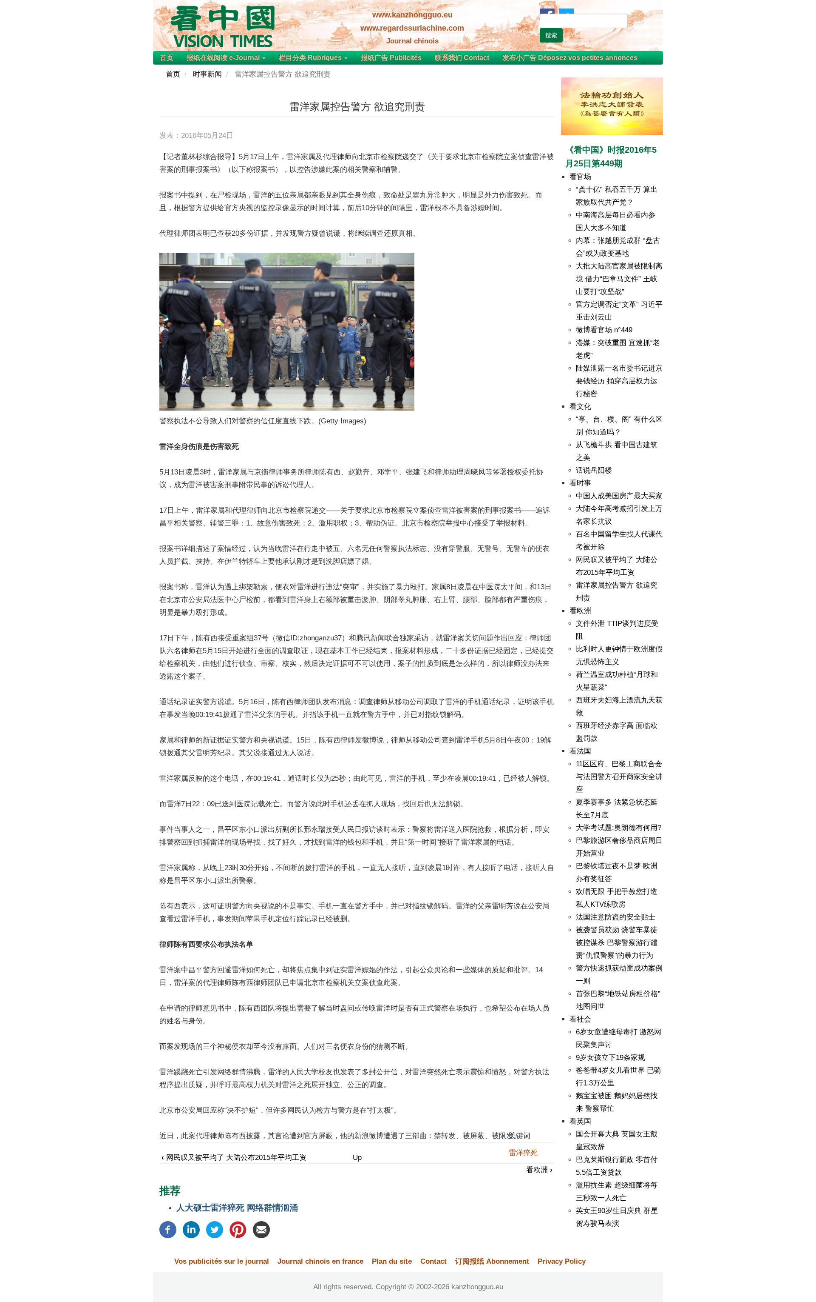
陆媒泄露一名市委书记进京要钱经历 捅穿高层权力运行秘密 (619, 381)
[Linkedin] (191, 1229)
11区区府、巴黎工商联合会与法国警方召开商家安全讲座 (619, 777)
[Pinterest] (238, 1229)
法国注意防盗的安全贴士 (615, 917)
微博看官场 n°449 (604, 330)
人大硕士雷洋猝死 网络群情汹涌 (237, 1207)
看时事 (580, 483)
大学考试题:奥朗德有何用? (618, 828)
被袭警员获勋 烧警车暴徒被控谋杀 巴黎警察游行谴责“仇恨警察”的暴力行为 (616, 942)
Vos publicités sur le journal (221, 1261)
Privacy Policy (562, 1261)
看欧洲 (539, 1170)
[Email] (261, 1229)
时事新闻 (207, 74)
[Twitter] (214, 1229)
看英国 (580, 1121)
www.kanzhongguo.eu (412, 15)
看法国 (580, 751)
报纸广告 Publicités (391, 57)
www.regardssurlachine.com (412, 28)
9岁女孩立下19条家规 (610, 1058)
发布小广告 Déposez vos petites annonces (570, 57)
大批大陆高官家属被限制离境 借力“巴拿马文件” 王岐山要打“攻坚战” (619, 279)
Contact (433, 1261)
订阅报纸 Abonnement (492, 1261)
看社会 (580, 1019)
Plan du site (392, 1261)
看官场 (580, 177)
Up (357, 1158)
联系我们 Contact (462, 57)
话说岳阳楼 (594, 470)
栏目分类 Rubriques (311, 57)
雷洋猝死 (523, 1153)
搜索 (551, 35)
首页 (166, 57)
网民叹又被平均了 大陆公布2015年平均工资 (234, 1158)
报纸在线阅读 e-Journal (224, 57)
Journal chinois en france (320, 1261)
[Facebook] (167, 1229)
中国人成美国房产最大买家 (619, 496)
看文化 (580, 407)
